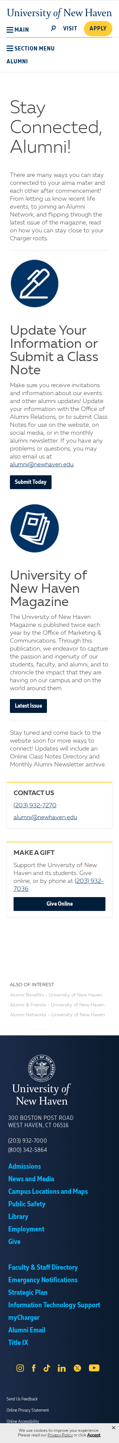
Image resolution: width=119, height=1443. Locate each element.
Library (18, 1217)
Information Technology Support (54, 1305)
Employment (26, 1229)
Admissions (24, 1166)
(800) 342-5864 (27, 1150)
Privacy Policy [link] (60, 1435)
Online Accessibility (23, 1421)
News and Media (31, 1179)
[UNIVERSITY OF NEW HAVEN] (59, 1080)
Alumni (17, 62)
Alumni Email (26, 1330)
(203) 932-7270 (35, 806)
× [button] (113, 1428)
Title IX (18, 1343)
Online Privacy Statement (28, 1410)
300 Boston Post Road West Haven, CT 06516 (41, 1121)
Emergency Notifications (43, 1280)
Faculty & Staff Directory (43, 1267)
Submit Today (31, 482)
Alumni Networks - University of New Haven (57, 1015)
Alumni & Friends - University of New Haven (57, 1005)
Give (14, 1242)
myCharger (23, 1318)
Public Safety (27, 1204)
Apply (98, 29)
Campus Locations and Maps (48, 1191)
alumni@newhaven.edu (41, 465)
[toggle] (54, 28)
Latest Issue (28, 706)
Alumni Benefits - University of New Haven (56, 995)
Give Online (60, 904)
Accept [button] (93, 1435)
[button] (18, 30)
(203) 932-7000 (27, 1141)
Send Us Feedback (22, 1399)
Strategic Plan (28, 1292)
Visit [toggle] (70, 29)
